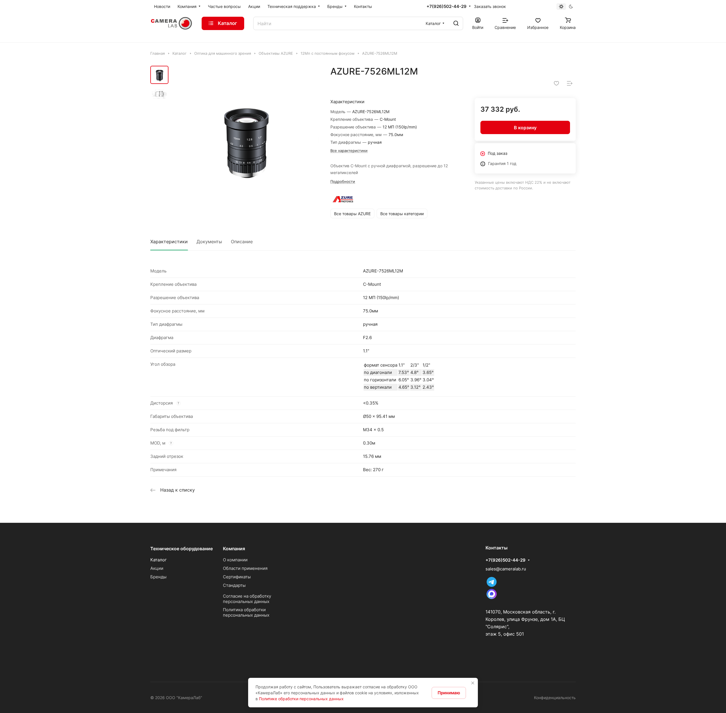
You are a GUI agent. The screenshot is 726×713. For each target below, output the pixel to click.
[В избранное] (556, 83)
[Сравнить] (570, 83)
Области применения (245, 568)
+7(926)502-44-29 (447, 6)
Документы (209, 241)
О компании (235, 559)
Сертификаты (237, 576)
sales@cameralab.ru (506, 569)
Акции (156, 568)
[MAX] (492, 598)
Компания (234, 548)
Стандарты (234, 585)
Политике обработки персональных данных (301, 698)
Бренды (158, 576)
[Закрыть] (473, 683)
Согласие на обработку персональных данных (247, 598)
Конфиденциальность (555, 697)
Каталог (158, 559)
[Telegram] (492, 585)
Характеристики (169, 241)
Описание (242, 241)
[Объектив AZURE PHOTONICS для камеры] (245, 139)
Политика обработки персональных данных (246, 612)
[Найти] (456, 23)
